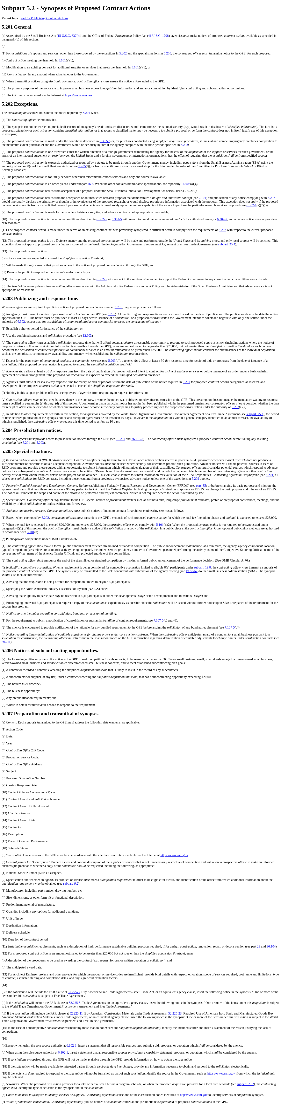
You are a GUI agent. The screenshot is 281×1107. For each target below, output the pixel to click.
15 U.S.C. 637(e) (69, 35)
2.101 (202, 198)
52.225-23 (175, 1013)
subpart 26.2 (245, 1084)
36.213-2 (137, 439)
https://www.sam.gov (78, 95)
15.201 (120, 439)
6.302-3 (101, 219)
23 (258, 946)
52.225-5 (74, 1002)
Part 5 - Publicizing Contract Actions (44, 18)
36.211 (6, 642)
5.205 (167, 53)
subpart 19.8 (202, 567)
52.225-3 (74, 992)
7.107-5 (158, 620)
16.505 (185, 184)
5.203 (184, 145)
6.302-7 (222, 219)
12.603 (87, 335)
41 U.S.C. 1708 (158, 35)
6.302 (21, 321)
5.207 (271, 198)
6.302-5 (117, 219)
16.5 (90, 184)
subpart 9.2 (70, 883)
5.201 (86, 112)
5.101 (62, 60)
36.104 (271, 946)
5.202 (123, 53)
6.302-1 (251, 205)
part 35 (201, 485)
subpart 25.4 (226, 244)
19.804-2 (191, 571)
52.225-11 (76, 1013)
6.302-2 (105, 141)
